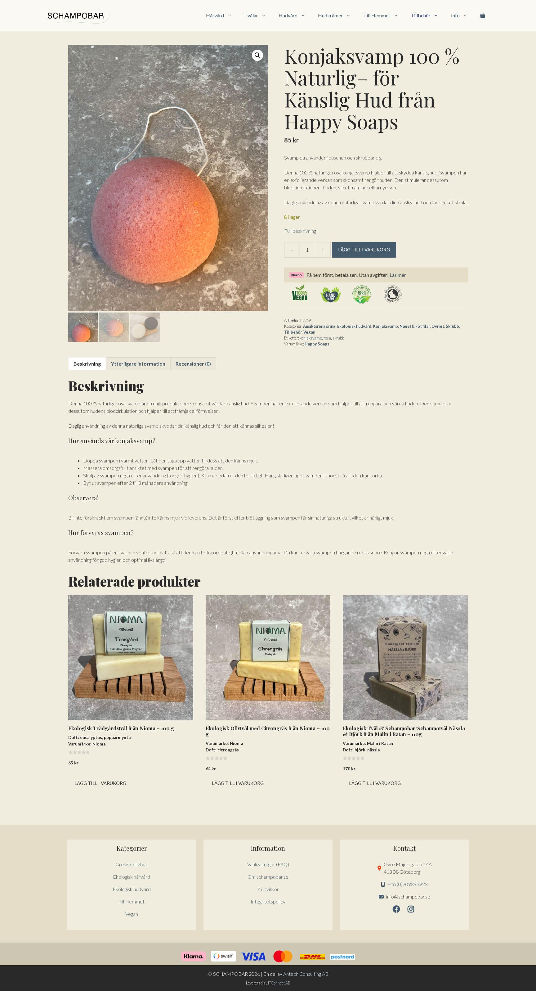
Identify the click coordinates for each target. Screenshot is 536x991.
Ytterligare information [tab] (138, 364)
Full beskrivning (300, 231)
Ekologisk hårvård (131, 877)
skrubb (338, 338)
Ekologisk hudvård (354, 326)
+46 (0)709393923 (407, 884)
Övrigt (437, 326)
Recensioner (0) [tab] (193, 364)
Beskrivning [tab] (87, 364)
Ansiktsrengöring (319, 326)
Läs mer (398, 275)
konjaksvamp (311, 338)
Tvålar (251, 15)
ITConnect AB (279, 982)
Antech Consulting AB (305, 974)
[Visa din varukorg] (482, 15)
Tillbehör (421, 15)
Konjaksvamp (385, 326)
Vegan (309, 332)
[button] (257, 55)
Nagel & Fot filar (415, 326)
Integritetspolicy (268, 901)
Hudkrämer (330, 15)
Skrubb (452, 326)
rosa (327, 338)
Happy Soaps (317, 343)
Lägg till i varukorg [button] (100, 783)
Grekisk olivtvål (131, 864)
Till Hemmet (376, 15)
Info (455, 15)
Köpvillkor (268, 889)
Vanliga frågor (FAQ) (268, 864)
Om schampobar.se (268, 877)
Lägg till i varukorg (364, 249)
